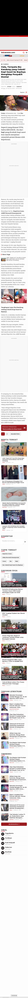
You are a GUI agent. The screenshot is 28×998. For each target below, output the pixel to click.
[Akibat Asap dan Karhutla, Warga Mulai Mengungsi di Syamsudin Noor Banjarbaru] (5, 735)
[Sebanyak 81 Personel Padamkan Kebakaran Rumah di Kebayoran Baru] (5, 726)
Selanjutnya (15, 434)
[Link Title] (2, 64)
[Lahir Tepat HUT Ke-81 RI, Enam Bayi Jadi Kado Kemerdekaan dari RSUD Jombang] (3, 259)
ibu (22, 113)
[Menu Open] (26, 52)
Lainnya (22, 55)
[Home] (8, 52)
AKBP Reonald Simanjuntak (11, 213)
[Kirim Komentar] (25, 541)
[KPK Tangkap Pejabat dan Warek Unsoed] (14, 604)
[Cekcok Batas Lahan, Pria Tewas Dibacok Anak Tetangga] (14, 673)
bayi (3, 132)
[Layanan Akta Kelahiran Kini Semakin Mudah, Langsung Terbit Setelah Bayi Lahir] (14, 517)
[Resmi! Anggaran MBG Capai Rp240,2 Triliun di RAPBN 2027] (14, 651)
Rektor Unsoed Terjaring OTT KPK (15, 60)
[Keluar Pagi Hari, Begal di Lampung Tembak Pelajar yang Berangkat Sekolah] (14, 627)
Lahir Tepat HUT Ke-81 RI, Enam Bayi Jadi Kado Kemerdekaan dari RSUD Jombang (16, 259)
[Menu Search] (23, 52)
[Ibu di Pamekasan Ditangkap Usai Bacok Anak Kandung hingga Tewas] (14, 472)
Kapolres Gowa (18, 211)
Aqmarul (19, 86)
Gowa (3, 113)
